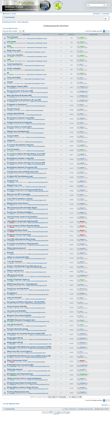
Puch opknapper (12, 37)
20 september (11, 293)
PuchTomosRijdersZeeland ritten (18, 392)
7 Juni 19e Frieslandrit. (15, 261)
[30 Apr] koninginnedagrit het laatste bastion (22, 383)
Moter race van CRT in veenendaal (18, 194)
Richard (12, 222)
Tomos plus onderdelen (15, 55)
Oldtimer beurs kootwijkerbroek (17, 131)
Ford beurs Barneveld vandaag (17, 329)
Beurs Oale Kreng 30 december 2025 (19, 95)
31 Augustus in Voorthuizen (16, 104)
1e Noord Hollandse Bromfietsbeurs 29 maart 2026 (24, 100)
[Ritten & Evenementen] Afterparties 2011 (39, 371)
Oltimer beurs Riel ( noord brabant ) (19, 351)
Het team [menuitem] (73, 409)
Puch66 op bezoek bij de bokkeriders (19, 122)
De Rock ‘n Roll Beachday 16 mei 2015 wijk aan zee (24, 266)
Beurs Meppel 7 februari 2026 (17, 86)
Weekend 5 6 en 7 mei (14, 185)
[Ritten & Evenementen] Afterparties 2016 (37, 195)
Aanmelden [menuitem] (106, 13)
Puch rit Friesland (13, 149)
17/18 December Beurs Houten (17, 230)
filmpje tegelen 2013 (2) (15, 342)
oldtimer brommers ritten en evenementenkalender (24, 378)
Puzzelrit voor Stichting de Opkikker (19, 212)
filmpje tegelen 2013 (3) (15, 338)
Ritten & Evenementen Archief (17, 360)
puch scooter (11, 41)
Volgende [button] (109, 31)
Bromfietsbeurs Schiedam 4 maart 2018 (20, 158)
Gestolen (10, 82)
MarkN (11, 128)
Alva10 (11, 263)
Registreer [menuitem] (98, 13)
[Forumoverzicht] (34, 6)
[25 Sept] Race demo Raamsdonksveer (20, 374)
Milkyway (12, 182)
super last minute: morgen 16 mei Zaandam (22, 217)
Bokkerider (13, 335)
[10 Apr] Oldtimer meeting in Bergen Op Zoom (22, 387)
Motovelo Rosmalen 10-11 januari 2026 (20, 91)
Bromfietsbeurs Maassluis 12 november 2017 (22, 167)
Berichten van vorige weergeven (39, 396)
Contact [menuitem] (66, 409)
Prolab (11, 281)
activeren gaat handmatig (15, 113)
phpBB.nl (67, 413)
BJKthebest (13, 384)
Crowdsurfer (13, 366)
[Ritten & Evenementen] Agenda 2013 (36, 330)
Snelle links (8, 13)
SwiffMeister (13, 375)
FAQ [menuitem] (14, 13)
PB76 (11, 357)
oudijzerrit (10, 140)
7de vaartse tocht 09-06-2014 (16, 311)
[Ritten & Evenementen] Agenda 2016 (38, 191)
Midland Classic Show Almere (17, 203)
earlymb (12, 119)
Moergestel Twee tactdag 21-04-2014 (19, 315)
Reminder (10, 252)
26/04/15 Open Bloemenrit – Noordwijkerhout (22, 284)
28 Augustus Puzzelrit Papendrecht (19, 234)
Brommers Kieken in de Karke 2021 (19, 127)
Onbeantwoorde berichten (9, 22)
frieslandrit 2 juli (12, 181)
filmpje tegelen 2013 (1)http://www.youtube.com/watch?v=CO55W (29, 347)
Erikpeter (12, 191)
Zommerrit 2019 (12, 136)
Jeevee (12, 38)
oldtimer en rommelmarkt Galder (18, 257)
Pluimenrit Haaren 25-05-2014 (17, 306)
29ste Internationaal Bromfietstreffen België (21, 208)
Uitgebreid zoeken (107, 5)
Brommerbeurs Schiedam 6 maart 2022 (20, 118)
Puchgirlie (12, 388)
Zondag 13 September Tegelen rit (18, 279)
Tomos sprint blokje (14, 77)
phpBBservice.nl (60, 413)
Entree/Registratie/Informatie (34, 115)
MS (8, 73)
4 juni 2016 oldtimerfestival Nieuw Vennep (21, 239)
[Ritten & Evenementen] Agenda (39, 88)
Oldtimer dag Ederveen (15, 270)
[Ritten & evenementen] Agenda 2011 (40, 366)
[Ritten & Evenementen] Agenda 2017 (38, 168)
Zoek (104, 5)
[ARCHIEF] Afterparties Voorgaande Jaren (21, 320)
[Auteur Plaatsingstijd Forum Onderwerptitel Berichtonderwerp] (64, 396)
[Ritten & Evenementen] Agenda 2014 (39, 290)
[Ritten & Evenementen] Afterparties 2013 (40, 335)
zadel (9, 59)
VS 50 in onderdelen (14, 68)
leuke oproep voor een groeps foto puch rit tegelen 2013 (26, 333)
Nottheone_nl (13, 88)
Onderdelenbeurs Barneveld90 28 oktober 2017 (22, 172)
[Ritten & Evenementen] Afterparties (36, 106)
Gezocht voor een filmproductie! (18, 288)
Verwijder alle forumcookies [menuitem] (86, 409)
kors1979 (12, 249)
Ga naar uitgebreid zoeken (11, 28)
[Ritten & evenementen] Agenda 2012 (36, 357)
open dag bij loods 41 (14, 324)
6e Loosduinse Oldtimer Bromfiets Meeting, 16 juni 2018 (26, 154)
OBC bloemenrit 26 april (15, 275)
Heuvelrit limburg (13, 109)
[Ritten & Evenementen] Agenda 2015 (38, 245)
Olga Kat (12, 204)
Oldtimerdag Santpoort (15, 369)
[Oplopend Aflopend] (75, 396)
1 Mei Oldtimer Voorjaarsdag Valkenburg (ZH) (22, 221)
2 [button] (106, 31)
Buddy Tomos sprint (14, 50)
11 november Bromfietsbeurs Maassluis (20, 145)
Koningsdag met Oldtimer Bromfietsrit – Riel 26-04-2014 (26, 302)
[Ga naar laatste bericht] (84, 37)
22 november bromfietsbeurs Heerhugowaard (22, 243)
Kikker (9, 46)
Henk (11, 106)
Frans (11, 173)
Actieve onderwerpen (22, 22)
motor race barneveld (14, 297)
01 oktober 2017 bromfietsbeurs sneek (20, 176)
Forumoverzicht (10, 409)
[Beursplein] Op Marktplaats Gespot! (37, 38)
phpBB (50, 411)
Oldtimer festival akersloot (16, 248)
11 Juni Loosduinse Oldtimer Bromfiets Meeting (23, 226)
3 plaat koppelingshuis (14, 64)
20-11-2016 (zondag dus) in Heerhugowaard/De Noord (25, 190)
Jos (11, 52)
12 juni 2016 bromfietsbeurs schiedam (20, 199)
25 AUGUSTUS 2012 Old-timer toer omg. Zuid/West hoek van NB (28, 356)
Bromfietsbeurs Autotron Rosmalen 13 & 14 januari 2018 (26, 163)
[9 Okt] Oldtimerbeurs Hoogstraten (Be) (20, 365)
